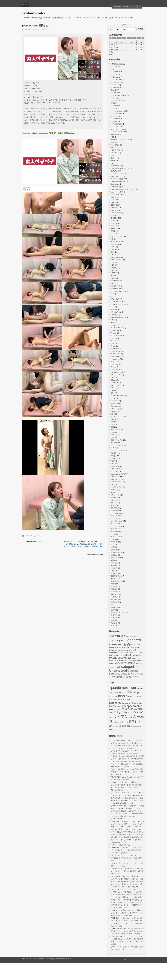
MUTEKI (114, 362)
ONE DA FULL (116, 385)
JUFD (120, 700)
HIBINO (114, 273)
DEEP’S (114, 205)
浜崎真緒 (136, 726)
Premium (114, 401)
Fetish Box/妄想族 (117, 242)
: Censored (115, 67)
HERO (113, 265)
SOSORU (114, 443)
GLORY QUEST (116, 260)
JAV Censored (116, 302)
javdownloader (33, 13)
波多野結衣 (126, 726)
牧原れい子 (115, 602)
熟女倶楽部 (115, 599)
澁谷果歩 (114, 597)
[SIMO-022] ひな (117, 819)
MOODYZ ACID (116, 351)
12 (122, 45)
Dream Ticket (116, 213)
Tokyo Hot (114, 469)
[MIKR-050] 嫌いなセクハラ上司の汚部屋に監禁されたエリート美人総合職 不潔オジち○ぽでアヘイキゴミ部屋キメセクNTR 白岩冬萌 (127, 931)
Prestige (114, 403)
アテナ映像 (115, 511)
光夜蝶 (113, 547)
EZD (112, 234)
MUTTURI (114, 364)
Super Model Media (118, 450)
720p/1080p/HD (120, 95)
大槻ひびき (123, 722)
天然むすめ (115, 558)
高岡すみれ (115, 618)
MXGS (112, 706)
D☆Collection (116, 194)
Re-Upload (115, 406)
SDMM (113, 422)
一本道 (113, 539)
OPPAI (113, 390)
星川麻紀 (114, 565)
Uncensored (119, 100)
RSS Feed (128, 25)
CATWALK (115, 171)
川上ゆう (115, 726)
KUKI (113, 322)
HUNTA (139, 697)
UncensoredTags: (117, 482)
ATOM (113, 147)
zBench (57, 959)
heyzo (123, 696)
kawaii (113, 315)
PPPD (111, 709)
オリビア (114, 518)
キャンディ (115, 524)
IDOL (113, 283)
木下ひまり (115, 573)
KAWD (129, 700)
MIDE (131, 703)
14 (131, 45)
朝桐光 (113, 571)
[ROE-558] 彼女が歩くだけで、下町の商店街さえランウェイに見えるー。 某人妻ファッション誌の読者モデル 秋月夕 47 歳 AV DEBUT (127, 743)
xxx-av (113, 500)
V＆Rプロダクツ (117, 487)
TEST (113, 461)
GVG (116, 697)
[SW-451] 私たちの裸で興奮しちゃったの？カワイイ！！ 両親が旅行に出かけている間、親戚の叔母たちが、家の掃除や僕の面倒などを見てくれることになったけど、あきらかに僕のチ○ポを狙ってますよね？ (127, 837)
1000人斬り (115, 82)
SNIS (130, 709)
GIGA (113, 255)
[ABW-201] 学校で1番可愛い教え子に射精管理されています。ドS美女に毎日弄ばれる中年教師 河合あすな (127, 871)
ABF (112, 137)
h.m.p (113, 262)
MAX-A (113, 338)
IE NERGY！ (115, 286)
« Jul (111, 54)
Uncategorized (116, 474)
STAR (140, 709)
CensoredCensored (118, 181)
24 (112, 50)
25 (117, 50)
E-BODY (114, 218)
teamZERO (115, 458)
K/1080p (114, 309)
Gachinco (114, 249)
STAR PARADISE (117, 445)
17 (112, 47)
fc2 (112, 239)
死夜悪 (113, 584)
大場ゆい (114, 555)
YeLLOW (114, 503)
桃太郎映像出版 (116, 576)
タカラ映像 (115, 531)
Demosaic (114, 208)
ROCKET (114, 409)
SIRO (113, 427)
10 (112, 45)
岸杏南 (113, 560)
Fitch (113, 247)
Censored (28, 536)
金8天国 (114, 610)
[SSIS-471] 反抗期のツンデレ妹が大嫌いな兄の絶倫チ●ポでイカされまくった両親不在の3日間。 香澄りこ (127, 771)
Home (24, 5)
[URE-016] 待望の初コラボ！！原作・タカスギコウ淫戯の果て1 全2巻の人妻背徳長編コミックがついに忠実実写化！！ (127, 850)
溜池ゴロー (115, 594)
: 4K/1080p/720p (117, 64)
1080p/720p (115, 85)
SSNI (135, 709)
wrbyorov (35, 29)
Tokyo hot (114, 466)
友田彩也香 (115, 550)
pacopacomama (117, 396)
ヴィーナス (115, 516)
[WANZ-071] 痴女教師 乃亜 (120, 845)
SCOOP (114, 419)
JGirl (112, 307)
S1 (112, 414)
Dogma (113, 210)
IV (112, 296)
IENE (113, 294)
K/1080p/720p (116, 312)
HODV (134, 697)
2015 (113, 103)
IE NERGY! (115, 289)
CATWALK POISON (118, 174)
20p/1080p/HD (116, 116)
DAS (112, 200)
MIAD (126, 703)
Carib (126, 692)
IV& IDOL (114, 299)
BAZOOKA (114, 153)
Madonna (114, 330)
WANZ (113, 492)
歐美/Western (116, 581)
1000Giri (114, 74)
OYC (113, 393)
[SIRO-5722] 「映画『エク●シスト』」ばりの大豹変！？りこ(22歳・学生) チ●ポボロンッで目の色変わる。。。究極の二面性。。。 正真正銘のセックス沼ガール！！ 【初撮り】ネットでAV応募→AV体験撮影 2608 (127, 798)
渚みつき (114, 592)
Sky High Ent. (116, 432)
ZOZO (113, 505)
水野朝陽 (114, 586)
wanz (130, 712)
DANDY (114, 197)
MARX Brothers (116, 336)
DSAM (113, 215)
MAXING (114, 341)
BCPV (113, 155)
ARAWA (114, 142)
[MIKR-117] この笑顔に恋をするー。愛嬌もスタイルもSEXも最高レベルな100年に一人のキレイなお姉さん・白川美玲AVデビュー (127, 912)
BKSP (113, 161)
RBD (115, 709)
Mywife (113, 367)
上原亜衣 (116, 722)
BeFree (113, 158)
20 (126, 47)
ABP (119, 692)
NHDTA (119, 706)
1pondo (114, 90)
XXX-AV (138, 712)
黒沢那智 (114, 623)
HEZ (112, 270)
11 (117, 45)
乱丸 (112, 544)
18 (117, 47)
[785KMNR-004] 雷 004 (31, 541)
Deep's (113, 202)
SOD (113, 435)
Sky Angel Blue (116, 430)
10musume (115, 87)
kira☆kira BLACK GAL (119, 317)
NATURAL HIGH (117, 372)
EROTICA (114, 228)
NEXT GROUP (116, 375)
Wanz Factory (116, 495)
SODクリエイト (116, 440)
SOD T (113, 437)
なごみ (113, 534)
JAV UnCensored (117, 304)
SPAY (38, 536)
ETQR (113, 231)
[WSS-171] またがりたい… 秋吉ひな (124, 855)
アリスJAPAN (116, 513)
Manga (113, 333)
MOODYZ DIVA (116, 354)
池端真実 (114, 589)
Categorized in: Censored (120, 168)
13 (126, 45)
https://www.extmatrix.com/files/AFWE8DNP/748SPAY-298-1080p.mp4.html (50, 133)
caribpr (135, 692)
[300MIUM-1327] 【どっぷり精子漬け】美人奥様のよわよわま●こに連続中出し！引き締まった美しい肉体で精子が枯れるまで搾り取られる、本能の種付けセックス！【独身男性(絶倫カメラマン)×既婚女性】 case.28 (127, 811)
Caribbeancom (116, 166)
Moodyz (114, 349)
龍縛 (112, 625)
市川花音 (114, 563)
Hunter (113, 278)
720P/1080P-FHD (117, 129)
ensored (114, 226)
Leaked (114, 325)
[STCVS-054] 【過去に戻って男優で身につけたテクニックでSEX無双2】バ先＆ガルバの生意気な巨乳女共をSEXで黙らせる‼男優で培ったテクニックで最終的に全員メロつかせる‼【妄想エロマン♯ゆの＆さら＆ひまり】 (127, 881)
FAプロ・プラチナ (117, 236)
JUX (124, 699)
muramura (114, 359)
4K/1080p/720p (116, 124)
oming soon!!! (116, 383)
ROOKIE (114, 411)
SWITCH (114, 453)
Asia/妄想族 (115, 145)
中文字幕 (114, 542)
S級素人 (114, 456)
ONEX (113, 388)
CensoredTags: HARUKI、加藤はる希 (124, 189)
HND (130, 697)
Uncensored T (116, 479)
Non (112, 377)
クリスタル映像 (116, 526)
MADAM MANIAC (117, 328)
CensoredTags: (116, 187)
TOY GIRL (114, 471)
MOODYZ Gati (116, 356)
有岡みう (114, 568)
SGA (112, 424)
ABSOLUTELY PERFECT (120, 140)
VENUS (114, 490)
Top (125, 959)
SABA (119, 709)
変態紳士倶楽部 (116, 552)
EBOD (111, 697)
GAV (112, 252)
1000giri (141, 688)
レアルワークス (116, 537)
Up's (112, 484)
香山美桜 (114, 615)
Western (114, 497)
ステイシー (115, 529)
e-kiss (113, 221)
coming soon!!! (116, 192)
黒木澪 (113, 620)
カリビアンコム (116, 521)
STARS (113, 448)
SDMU (125, 709)
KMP (113, 320)
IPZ (116, 699)
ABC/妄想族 (115, 134)
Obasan (114, 380)
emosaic (114, 223)
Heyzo (117, 98)
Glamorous (115, 257)
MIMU (113, 346)
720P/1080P (115, 127)
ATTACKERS (115, 150)
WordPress (67, 959)
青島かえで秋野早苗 (118, 612)
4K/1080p (114, 121)
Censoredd (115, 184)
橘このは (114, 578)
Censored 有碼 (116, 179)
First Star (114, 244)
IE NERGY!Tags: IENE (119, 291)
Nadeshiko (115, 369)
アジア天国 (115, 508)
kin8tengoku (116, 702)
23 (141, 47)
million (113, 343)
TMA (112, 464)
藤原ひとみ (115, 607)
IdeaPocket (115, 281)
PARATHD (114, 398)
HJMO (113, 275)
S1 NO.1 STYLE (117, 417)
